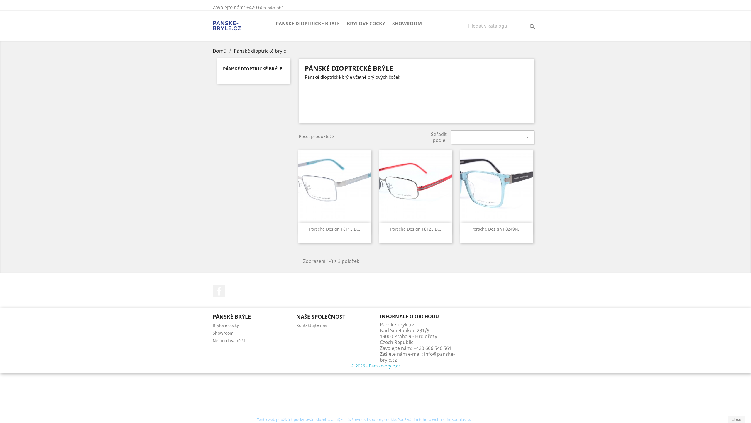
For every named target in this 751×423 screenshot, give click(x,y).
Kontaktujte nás (311, 325)
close (736, 419)
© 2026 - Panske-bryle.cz (375, 366)
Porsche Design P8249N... (496, 229)
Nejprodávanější (229, 340)
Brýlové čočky (366, 23)
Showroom (407, 23)
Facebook (219, 291)
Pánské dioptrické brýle (308, 23)
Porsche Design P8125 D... (415, 229)
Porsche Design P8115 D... (334, 229)
